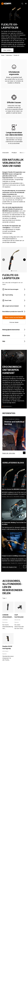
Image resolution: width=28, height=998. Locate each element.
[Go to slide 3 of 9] (5, 406)
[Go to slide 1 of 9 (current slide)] (2, 406)
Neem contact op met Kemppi (14, 317)
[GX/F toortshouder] (20, 607)
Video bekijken (7, 50)
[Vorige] (4, 260)
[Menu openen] (26, 3)
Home (2, 55)
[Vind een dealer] (14, 322)
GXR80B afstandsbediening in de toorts (8, 617)
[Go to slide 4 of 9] (6, 406)
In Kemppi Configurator (9, 237)
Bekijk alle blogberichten (9, 567)
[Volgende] (24, 260)
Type (3, 598)
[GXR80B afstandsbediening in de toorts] (8, 607)
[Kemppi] (6, 3)
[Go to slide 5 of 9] (7, 406)
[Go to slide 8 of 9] (11, 406)
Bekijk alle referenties (8, 453)
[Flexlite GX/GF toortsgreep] (8, 638)
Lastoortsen (9, 55)
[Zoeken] (22, 4)
